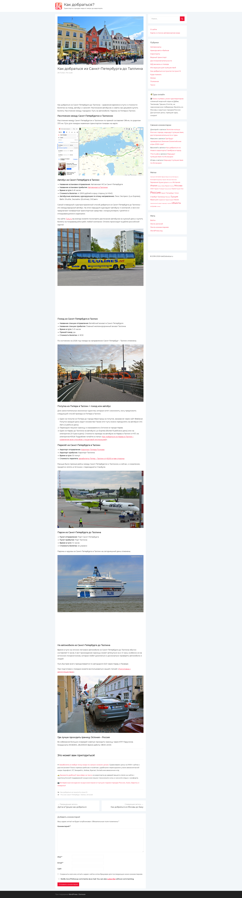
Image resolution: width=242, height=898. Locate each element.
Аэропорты (155, 54)
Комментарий (64, 826)
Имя (59, 857)
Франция (154, 200)
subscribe (111, 879)
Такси (152, 85)
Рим (182, 188)
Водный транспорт (158, 57)
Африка (163, 177)
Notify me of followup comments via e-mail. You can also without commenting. (97, 879)
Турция (174, 196)
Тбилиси (167, 197)
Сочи (177, 193)
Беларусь (175, 177)
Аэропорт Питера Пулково (93, 450)
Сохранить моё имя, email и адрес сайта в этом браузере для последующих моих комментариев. (101, 874)
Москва (178, 185)
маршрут (164, 203)
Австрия (152, 177)
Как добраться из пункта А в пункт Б (73, 792)
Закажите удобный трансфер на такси (76, 775)
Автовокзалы (155, 47)
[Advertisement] (100, 88)
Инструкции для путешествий (163, 68)
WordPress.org (156, 231)
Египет (170, 182)
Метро (153, 78)
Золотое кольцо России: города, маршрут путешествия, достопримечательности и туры (167, 132)
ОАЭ (152, 189)
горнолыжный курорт (156, 203)
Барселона (169, 177)
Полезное (154, 81)
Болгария (153, 179)
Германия (154, 182)
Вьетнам (174, 179)
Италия (153, 185)
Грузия (161, 182)
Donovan (82, 894)
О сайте (153, 29)
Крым (167, 186)
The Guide (69, 73)
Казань (159, 186)
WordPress (73, 894)
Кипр (163, 186)
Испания (176, 182)
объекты (176, 203)
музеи (169, 203)
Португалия (167, 188)
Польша (161, 188)
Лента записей (156, 224)
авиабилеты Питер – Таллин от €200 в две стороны (101, 459)
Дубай (166, 182)
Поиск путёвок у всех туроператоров (167, 99)
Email (60, 863)
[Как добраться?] (58, 6)
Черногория (169, 200)
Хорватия (162, 200)
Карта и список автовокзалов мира (165, 33)
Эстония (89, 795)
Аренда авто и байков (159, 50)
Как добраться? (79, 4)
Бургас (164, 179)
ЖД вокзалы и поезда (159, 64)
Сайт (59, 869)
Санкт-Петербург (73, 795)
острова (153, 206)
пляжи (158, 206)
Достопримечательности (161, 61)
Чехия (176, 200)
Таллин (83, 795)
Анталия (158, 177)
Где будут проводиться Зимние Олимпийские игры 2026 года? (165, 141)
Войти (153, 220)
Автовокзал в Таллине (98, 187)
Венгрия (169, 179)
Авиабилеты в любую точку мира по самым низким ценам (84, 765)
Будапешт (159, 179)
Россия (63, 795)
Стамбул (153, 197)
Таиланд (161, 197)
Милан (172, 186)
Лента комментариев (159, 227)
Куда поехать (155, 74)
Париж (156, 188)
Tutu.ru (69, 219)
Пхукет (178, 188)
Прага (174, 189)
